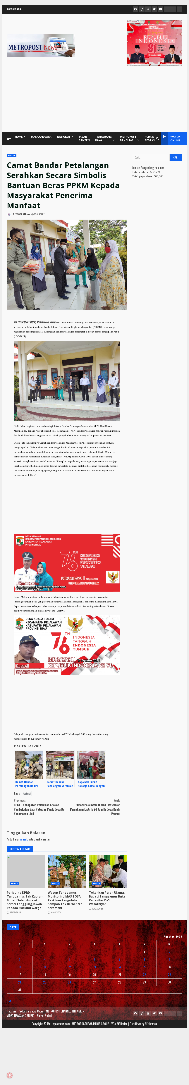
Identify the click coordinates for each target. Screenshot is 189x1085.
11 (45, 967)
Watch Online (175, 138)
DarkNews (135, 1024)
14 (119, 967)
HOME (19, 136)
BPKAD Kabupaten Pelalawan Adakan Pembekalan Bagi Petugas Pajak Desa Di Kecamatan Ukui (39, 807)
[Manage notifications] (10, 1075)
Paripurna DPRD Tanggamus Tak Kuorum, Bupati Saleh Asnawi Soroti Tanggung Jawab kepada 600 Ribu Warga (26, 871)
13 (94, 967)
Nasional (11, 155)
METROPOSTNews (21, 214)
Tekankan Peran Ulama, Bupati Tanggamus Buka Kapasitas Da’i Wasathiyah (108, 871)
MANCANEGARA (41, 136)
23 (169, 974)
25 (44, 982)
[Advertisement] (94, 100)
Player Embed (44, 1015)
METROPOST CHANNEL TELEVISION (65, 1011)
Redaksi (11, 1011)
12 (69, 967)
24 (19, 982)
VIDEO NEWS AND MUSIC (20, 1015)
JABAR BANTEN (84, 138)
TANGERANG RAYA (103, 138)
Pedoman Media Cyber (30, 1011)
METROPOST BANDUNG (128, 138)
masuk (24, 839)
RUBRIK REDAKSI (150, 138)
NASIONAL (64, 136)
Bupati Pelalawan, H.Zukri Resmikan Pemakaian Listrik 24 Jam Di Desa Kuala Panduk (95, 807)
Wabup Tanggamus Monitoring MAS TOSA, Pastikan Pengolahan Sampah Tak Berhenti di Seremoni (67, 871)
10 (19, 967)
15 (144, 967)
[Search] (157, 138)
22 (144, 974)
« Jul (9, 1000)
